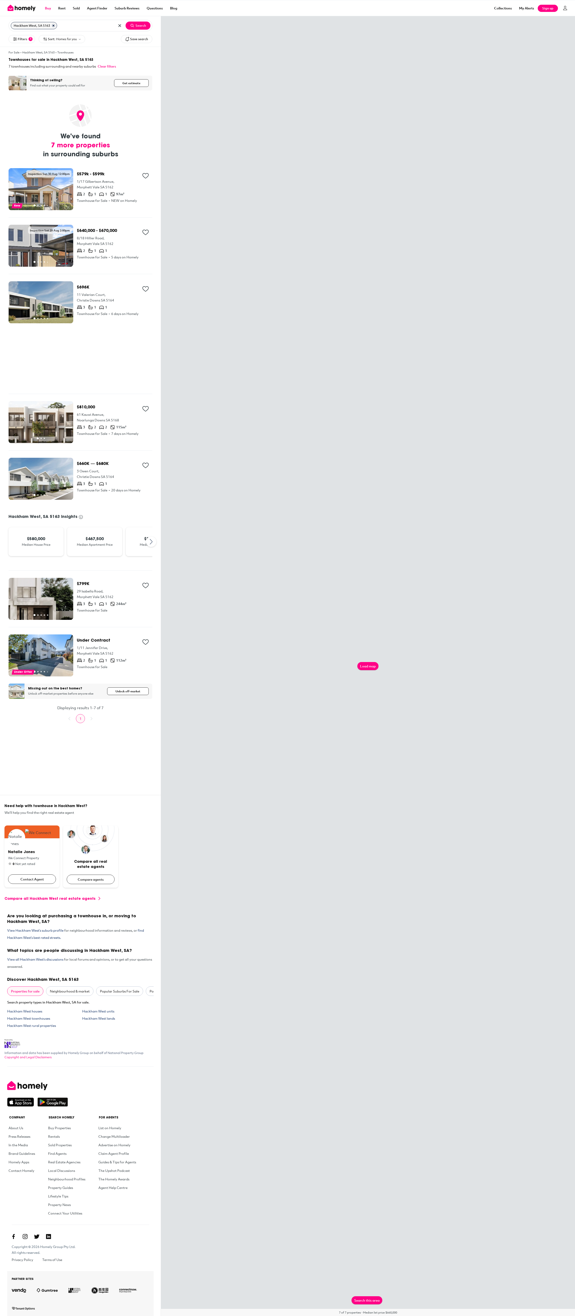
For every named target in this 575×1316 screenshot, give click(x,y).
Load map (368, 666)
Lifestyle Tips (58, 1196)
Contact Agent (32, 879)
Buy (48, 8)
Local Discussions (61, 1170)
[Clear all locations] (120, 26)
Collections (503, 8)
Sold (76, 8)
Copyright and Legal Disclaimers (28, 1057)
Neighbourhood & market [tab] (70, 991)
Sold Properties (60, 1145)
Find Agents (57, 1153)
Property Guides (60, 1187)
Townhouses (65, 52)
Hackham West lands (98, 1018)
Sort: (62, 39)
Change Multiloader (114, 1136)
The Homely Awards (113, 1179)
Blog (173, 8)
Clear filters (107, 66)
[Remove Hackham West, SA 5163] (53, 26)
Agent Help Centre (113, 1187)
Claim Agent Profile (113, 1153)
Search (140, 25)
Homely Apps (19, 1162)
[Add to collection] (145, 175)
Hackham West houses (24, 1011)
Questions (155, 8)
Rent (62, 8)
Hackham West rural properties (31, 1025)
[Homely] (37, 1085)
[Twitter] (36, 1236)
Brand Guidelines (22, 1153)
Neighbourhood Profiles (66, 1179)
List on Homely (109, 1128)
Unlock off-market (127, 691)
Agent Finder (97, 8)
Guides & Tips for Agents (117, 1162)
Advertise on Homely (114, 1145)
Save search (139, 39)
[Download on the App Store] (22, 1102)
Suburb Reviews (127, 8)
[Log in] (565, 8)
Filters (24, 39)
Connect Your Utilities (65, 1213)
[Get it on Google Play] (53, 1102)
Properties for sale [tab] (25, 991)
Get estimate (131, 83)
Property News (59, 1204)
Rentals (54, 1136)
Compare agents (91, 879)
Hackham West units (98, 1011)
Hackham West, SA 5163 (38, 52)
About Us (16, 1128)
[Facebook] (13, 1236)
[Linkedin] (48, 1236)
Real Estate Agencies (64, 1162)
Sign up (547, 8)
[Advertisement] (80, 358)
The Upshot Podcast (114, 1170)
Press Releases (19, 1136)
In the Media (18, 1145)
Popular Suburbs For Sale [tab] (119, 991)
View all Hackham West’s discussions (35, 959)
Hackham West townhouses (28, 1018)
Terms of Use (52, 1259)
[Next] (151, 542)
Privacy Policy (22, 1259)
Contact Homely (21, 1170)
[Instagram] (25, 1236)
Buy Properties (59, 1128)
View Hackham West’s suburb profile (35, 930)
